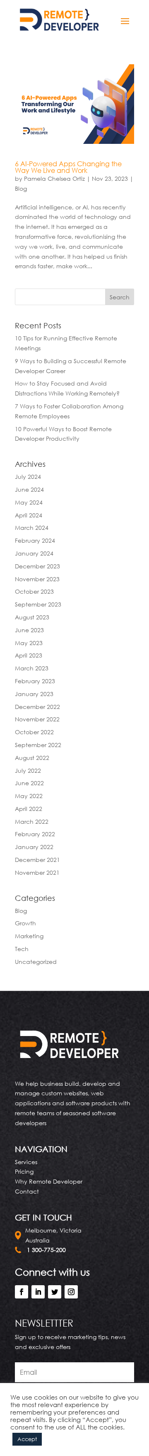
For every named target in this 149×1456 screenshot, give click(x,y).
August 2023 (32, 617)
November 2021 (37, 872)
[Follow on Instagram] (71, 1291)
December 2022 (37, 706)
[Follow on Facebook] (21, 1291)
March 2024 (31, 527)
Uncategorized (36, 961)
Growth (25, 923)
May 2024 (29, 502)
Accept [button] (27, 1439)
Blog (21, 188)
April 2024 (28, 515)
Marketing (29, 935)
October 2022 (34, 731)
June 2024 (29, 489)
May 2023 (29, 642)
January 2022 (34, 846)
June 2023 (29, 629)
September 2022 (38, 744)
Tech (22, 948)
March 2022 (31, 821)
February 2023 (35, 680)
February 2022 (35, 833)
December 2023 (37, 566)
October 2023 (34, 591)
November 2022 (37, 719)
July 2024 (28, 476)
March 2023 (31, 668)
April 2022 (28, 808)
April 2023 (28, 655)
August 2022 (32, 757)
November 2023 (37, 578)
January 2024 (34, 553)
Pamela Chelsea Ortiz (54, 178)
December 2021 (37, 859)
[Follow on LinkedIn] (38, 1291)
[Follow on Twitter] (54, 1291)
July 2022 (28, 770)
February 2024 (35, 540)
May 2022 (29, 795)
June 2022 (29, 782)
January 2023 (34, 693)
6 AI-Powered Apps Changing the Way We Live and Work (68, 167)
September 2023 (38, 604)
